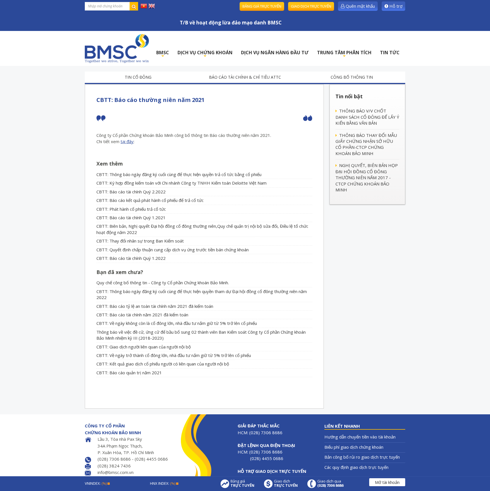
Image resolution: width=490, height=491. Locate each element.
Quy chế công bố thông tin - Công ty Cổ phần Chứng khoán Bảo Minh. (162, 282)
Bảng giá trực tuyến (261, 6)
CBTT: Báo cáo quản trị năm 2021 (129, 372)
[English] (151, 6)
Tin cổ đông (138, 77)
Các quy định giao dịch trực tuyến (356, 467)
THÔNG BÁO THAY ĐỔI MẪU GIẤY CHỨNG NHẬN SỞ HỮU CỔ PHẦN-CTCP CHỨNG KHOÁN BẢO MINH (366, 144)
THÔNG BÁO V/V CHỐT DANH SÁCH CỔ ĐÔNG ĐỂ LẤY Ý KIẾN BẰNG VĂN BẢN (367, 117)
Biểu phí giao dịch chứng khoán (353, 447)
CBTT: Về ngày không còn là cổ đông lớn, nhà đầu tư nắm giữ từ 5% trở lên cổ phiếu (176, 323)
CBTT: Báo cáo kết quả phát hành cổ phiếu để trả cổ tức (150, 200)
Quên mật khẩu (360, 6)
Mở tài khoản (387, 482)
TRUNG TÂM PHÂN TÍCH (344, 54)
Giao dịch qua (330, 483)
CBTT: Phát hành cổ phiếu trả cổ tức (131, 209)
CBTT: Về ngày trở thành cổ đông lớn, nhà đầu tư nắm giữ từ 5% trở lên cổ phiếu (173, 355)
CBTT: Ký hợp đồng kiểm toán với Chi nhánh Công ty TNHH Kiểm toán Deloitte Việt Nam (181, 183)
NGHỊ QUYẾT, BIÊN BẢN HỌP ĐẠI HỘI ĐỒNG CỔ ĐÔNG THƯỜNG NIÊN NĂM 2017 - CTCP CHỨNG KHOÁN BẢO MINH (366, 177)
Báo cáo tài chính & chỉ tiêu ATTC (245, 77)
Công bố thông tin (352, 77)
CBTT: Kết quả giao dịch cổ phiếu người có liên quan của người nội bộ (162, 364)
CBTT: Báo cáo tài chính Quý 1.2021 (131, 217)
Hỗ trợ (395, 6)
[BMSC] (117, 48)
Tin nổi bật (349, 96)
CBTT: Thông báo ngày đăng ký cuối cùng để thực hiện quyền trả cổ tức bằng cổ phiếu (178, 174)
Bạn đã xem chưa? (119, 272)
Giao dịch (286, 483)
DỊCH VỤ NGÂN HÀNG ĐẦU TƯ (275, 52)
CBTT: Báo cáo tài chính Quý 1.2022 (131, 258)
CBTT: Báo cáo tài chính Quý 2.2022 (131, 192)
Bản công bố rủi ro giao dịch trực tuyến (362, 457)
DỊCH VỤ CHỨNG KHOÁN (205, 54)
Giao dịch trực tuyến (311, 6)
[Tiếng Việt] (143, 6)
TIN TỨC (390, 52)
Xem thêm (109, 163)
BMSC (162, 54)
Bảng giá (242, 483)
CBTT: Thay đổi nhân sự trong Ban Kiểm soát (140, 241)
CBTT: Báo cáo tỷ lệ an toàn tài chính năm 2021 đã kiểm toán (154, 306)
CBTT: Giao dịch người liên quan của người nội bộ (143, 347)
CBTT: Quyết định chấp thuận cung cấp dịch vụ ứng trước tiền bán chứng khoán (172, 249)
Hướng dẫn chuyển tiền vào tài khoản (360, 437)
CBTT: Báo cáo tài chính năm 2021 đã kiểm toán (142, 314)
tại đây (127, 141)
